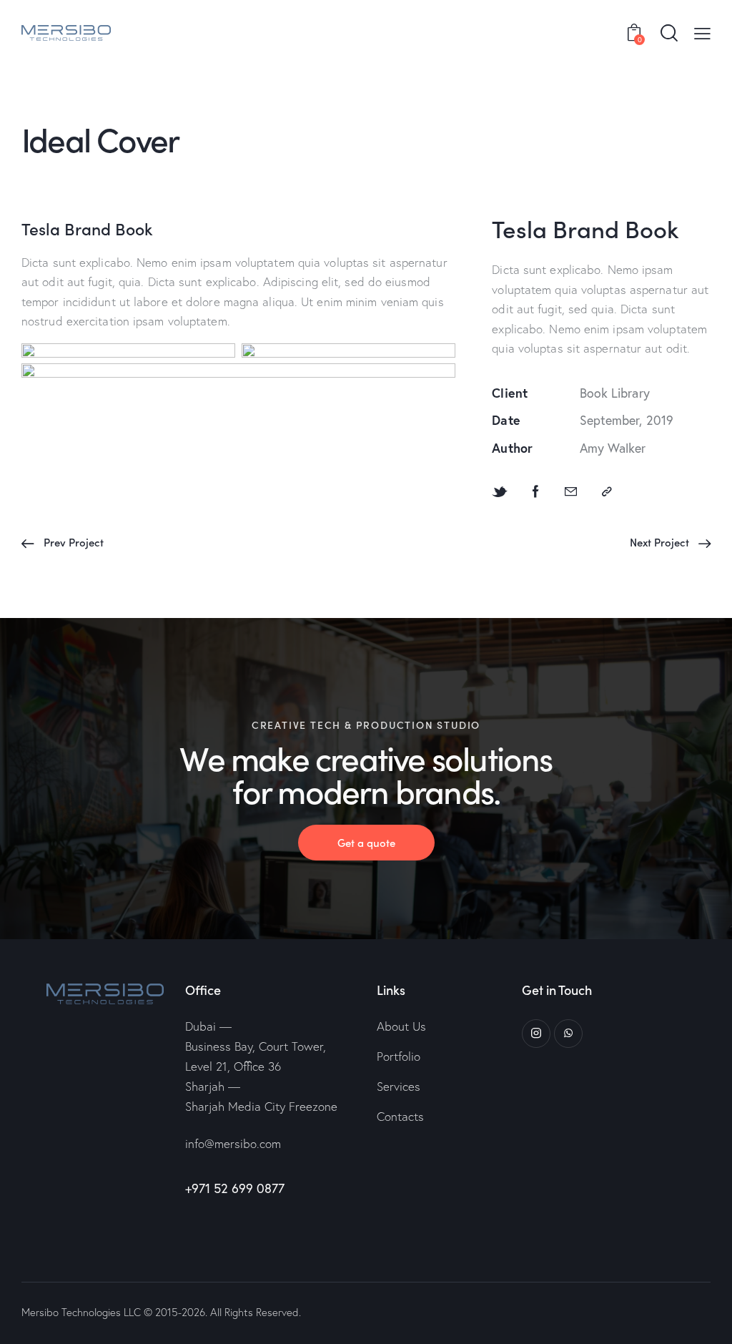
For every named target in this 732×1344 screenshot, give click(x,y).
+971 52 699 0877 (235, 1188)
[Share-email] (571, 491)
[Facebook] (536, 491)
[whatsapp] (568, 1033)
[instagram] (536, 1033)
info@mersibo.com (233, 1143)
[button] (702, 32)
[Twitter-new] (500, 491)
